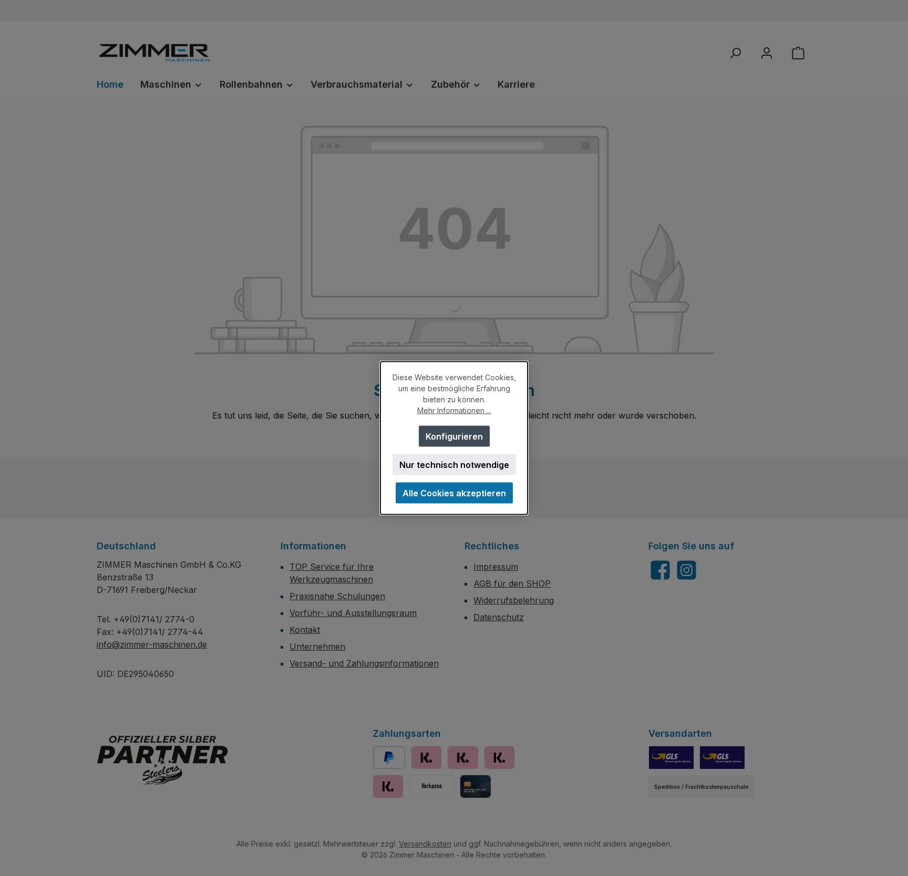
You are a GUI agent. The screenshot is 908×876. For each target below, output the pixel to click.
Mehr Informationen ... (454, 410)
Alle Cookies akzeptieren (454, 493)
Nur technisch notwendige (454, 465)
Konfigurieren (454, 436)
